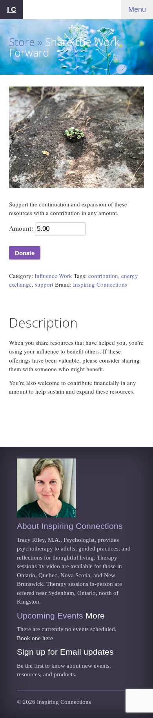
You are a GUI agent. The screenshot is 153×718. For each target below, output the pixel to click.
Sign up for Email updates (65, 651)
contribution (103, 276)
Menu (137, 9)
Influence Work (53, 276)
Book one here (35, 638)
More (95, 615)
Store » (25, 42)
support (44, 284)
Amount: (21, 228)
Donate (25, 253)
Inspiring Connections (100, 284)
